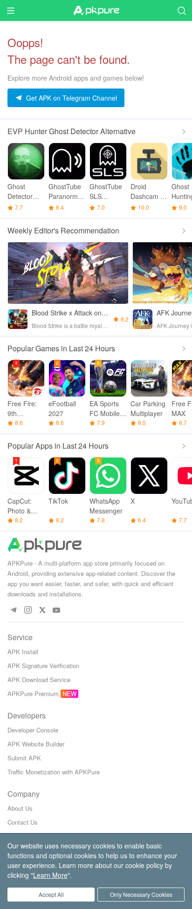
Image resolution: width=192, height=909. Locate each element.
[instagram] (28, 610)
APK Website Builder (35, 743)
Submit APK (24, 757)
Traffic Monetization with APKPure (53, 771)
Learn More (50, 875)
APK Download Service (38, 679)
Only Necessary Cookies (141, 894)
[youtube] (56, 610)
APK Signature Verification (43, 665)
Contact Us (22, 822)
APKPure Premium (33, 693)
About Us (20, 808)
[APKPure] (96, 10)
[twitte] (42, 610)
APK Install (22, 651)
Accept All (51, 894)
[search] (181, 10)
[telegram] (13, 610)
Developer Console (32, 729)
